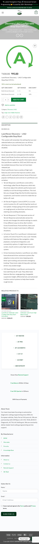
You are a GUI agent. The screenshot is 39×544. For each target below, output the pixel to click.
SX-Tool (6, 472)
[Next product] (17, 35)
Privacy (33, 506)
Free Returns (15, 383)
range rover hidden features (12, 112)
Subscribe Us (8, 514)
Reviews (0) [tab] (5, 129)
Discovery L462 (15, 30)
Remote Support (23, 375)
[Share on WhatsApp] (3, 117)
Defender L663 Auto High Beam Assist (28, 313)
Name (3, 487)
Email (2, 496)
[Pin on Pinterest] (17, 117)
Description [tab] (6, 125)
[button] (3, 12)
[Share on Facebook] (7, 117)
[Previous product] (21, 35)
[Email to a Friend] (14, 117)
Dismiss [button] (35, 4)
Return (17, 538)
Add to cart (18, 99)
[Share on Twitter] (10, 117)
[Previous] (1, 308)
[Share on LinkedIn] (21, 117)
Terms (22, 506)
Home (4, 30)
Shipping (10, 538)
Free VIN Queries (15, 391)
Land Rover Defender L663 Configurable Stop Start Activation (10, 314)
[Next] (37, 308)
